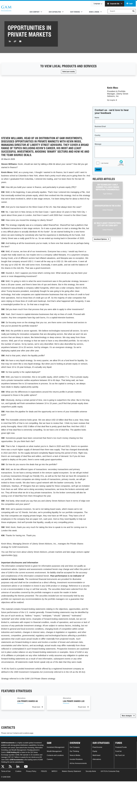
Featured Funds (121, 747)
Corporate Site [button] (115, 4)
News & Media (75, 755)
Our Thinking (74, 751)
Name (97, 118)
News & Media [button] (94, 12)
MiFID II (54, 771)
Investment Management (55, 747)
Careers (50, 759)
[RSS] (11, 766)
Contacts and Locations (21, 733)
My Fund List (119, 755)
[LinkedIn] (19, 766)
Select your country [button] (68, 72)
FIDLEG (44, 771)
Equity (95, 751)
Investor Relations (76, 759)
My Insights (111, 100)
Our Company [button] (35, 12)
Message (98, 144)
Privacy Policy (31, 771)
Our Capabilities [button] (55, 12)
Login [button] (131, 4)
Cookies (18, 771)
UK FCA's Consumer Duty (110, 771)
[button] (133, 11)
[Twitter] (4, 766)
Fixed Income (97, 747)
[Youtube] (26, 766)
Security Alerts (91, 771)
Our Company (75, 747)
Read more (36, 707)
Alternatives (97, 759)
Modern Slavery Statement (71, 771)
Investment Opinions (100, 239)
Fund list (118, 751)
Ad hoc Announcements (78, 763)
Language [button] (97, 4)
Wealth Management (54, 751)
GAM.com (6, 7)
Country (97, 135)
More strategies (127, 716)
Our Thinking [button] (75, 12)
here (15, 555)
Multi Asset (96, 755)
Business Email (100, 126)
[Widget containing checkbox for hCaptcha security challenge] (110, 163)
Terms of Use (6, 771)
